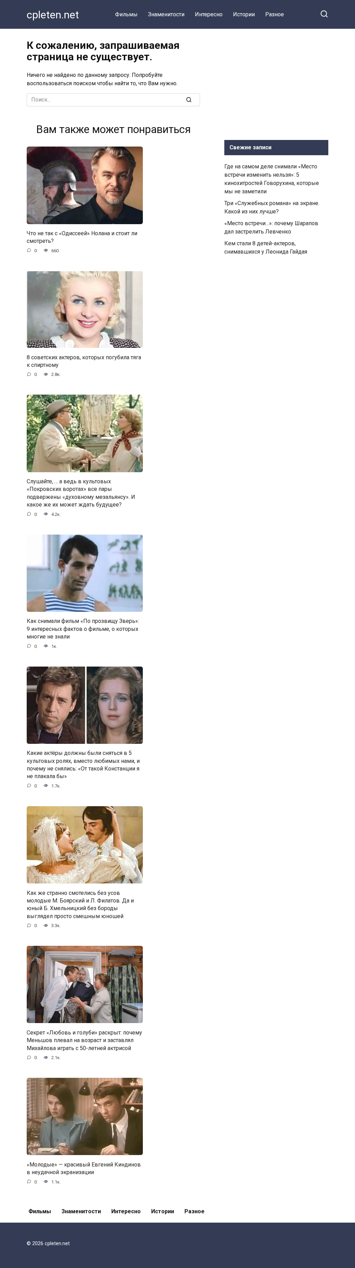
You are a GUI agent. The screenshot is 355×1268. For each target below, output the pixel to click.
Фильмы (126, 14)
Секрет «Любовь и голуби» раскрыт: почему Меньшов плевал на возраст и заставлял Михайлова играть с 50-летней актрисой (84, 1040)
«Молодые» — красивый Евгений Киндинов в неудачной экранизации (84, 1168)
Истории (244, 14)
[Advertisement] (276, 82)
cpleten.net (53, 15)
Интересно (209, 14)
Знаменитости (166, 14)
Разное (274, 14)
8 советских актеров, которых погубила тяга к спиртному (84, 361)
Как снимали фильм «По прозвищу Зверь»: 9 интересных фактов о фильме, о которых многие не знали (83, 629)
